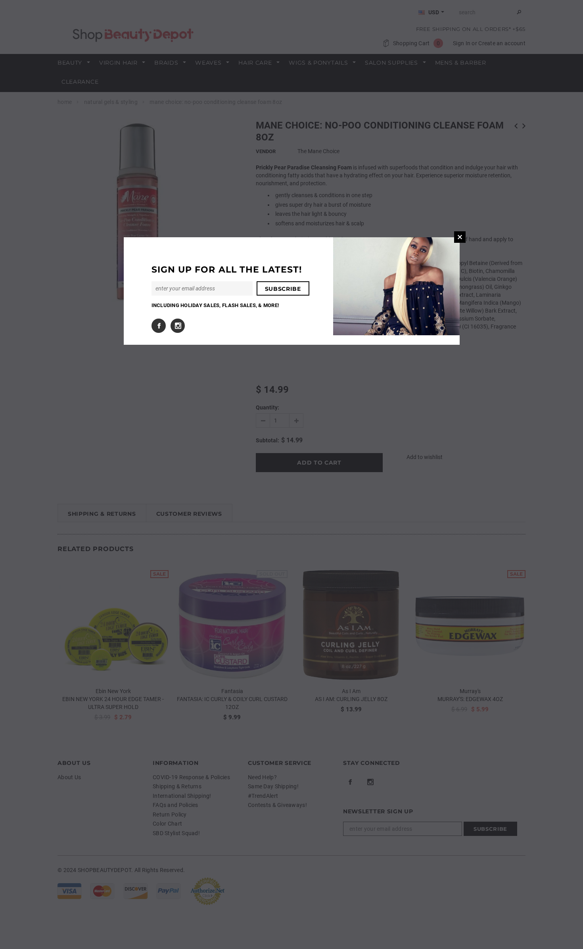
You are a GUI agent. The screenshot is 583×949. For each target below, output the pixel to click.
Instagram (178, 326)
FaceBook (159, 326)
